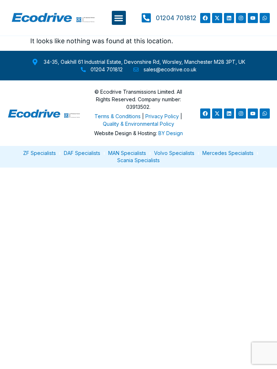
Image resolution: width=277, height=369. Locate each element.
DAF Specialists (82, 153)
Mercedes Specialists (228, 153)
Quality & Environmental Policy (138, 124)
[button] (119, 18)
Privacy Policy (162, 116)
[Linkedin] (229, 18)
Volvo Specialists (174, 153)
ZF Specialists (39, 153)
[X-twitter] (217, 18)
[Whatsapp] (265, 18)
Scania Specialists (138, 160)
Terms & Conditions (117, 116)
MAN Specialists (127, 153)
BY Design (170, 133)
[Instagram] (241, 18)
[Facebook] (205, 18)
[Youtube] (253, 18)
